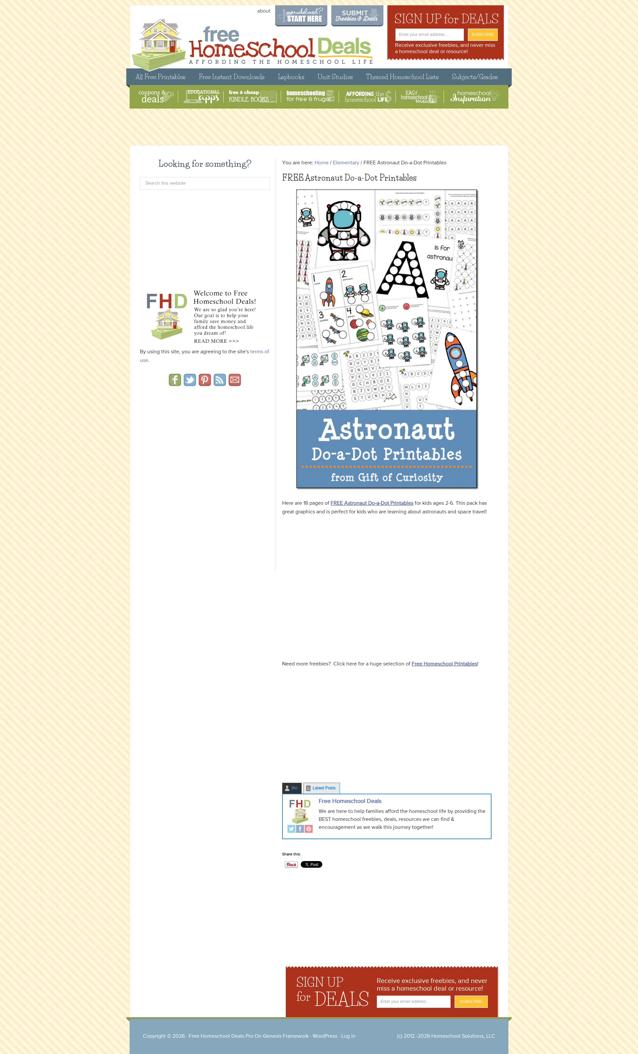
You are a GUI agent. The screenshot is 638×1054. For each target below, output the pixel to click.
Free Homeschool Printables (444, 664)
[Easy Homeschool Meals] (420, 97)
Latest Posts (324, 788)
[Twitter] (291, 829)
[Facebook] (300, 829)
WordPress (325, 1036)
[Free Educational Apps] (201, 97)
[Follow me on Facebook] (175, 384)
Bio (294, 788)
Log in (348, 1036)
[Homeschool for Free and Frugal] (310, 97)
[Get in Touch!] (235, 384)
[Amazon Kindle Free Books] (253, 97)
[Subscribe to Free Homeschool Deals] (220, 384)
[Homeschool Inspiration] (474, 97)
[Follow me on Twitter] (190, 384)
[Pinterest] (309, 829)
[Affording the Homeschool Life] (368, 97)
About (263, 11)
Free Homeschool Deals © (252, 42)
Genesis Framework (286, 1036)
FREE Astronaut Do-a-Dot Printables (372, 503)
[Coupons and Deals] (156, 97)
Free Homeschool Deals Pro (221, 1036)
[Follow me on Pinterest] (205, 384)
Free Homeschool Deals (350, 801)
